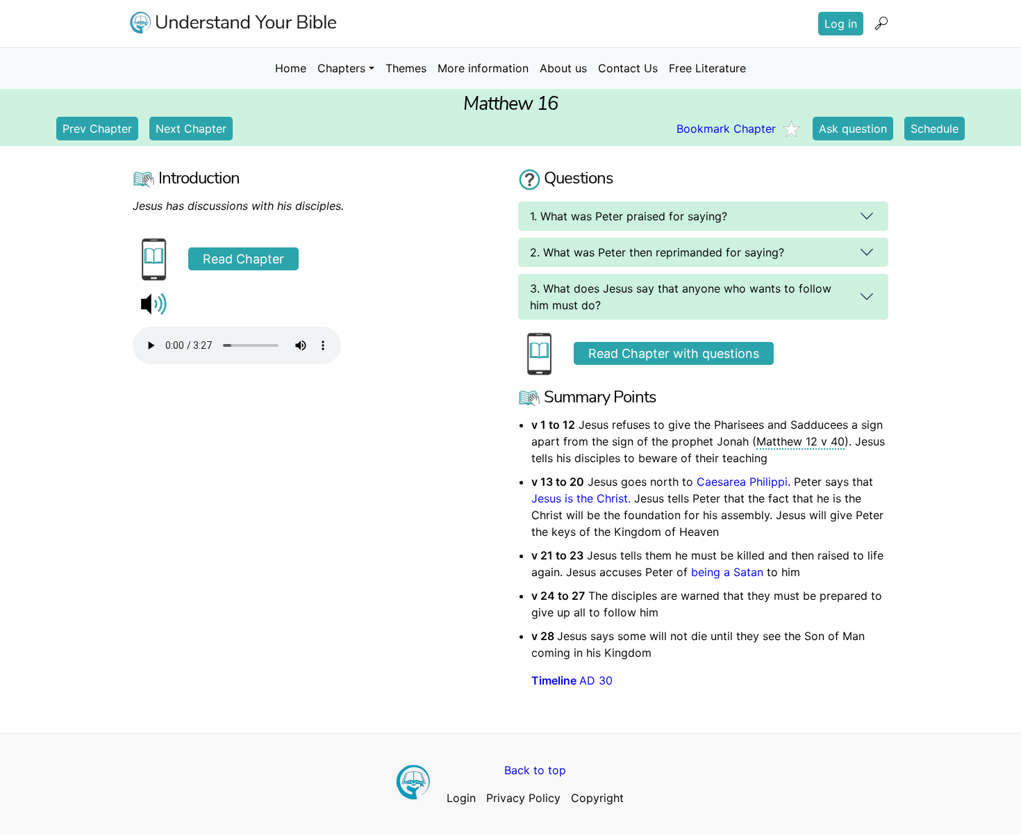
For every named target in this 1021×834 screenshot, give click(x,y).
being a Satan (727, 572)
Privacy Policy (523, 798)
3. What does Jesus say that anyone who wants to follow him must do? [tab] (680, 296)
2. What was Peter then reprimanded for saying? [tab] (657, 252)
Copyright (597, 798)
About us (563, 68)
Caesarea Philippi (742, 482)
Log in (840, 24)
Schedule (934, 129)
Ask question (853, 129)
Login (461, 798)
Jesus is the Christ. (582, 498)
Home (290, 68)
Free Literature (707, 68)
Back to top (535, 770)
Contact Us (628, 68)
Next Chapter (191, 129)
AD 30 (572, 680)
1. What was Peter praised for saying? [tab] (628, 216)
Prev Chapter (97, 129)
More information (483, 68)
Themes (405, 68)
